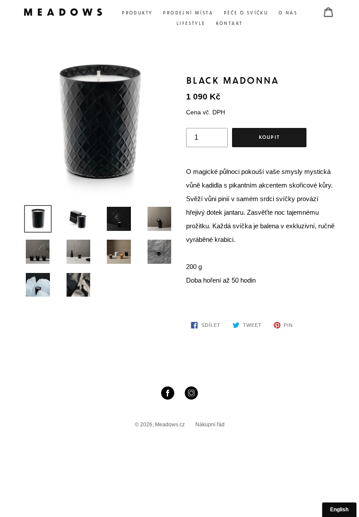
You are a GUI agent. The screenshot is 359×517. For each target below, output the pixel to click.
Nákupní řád (210, 424)
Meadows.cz (170, 424)
